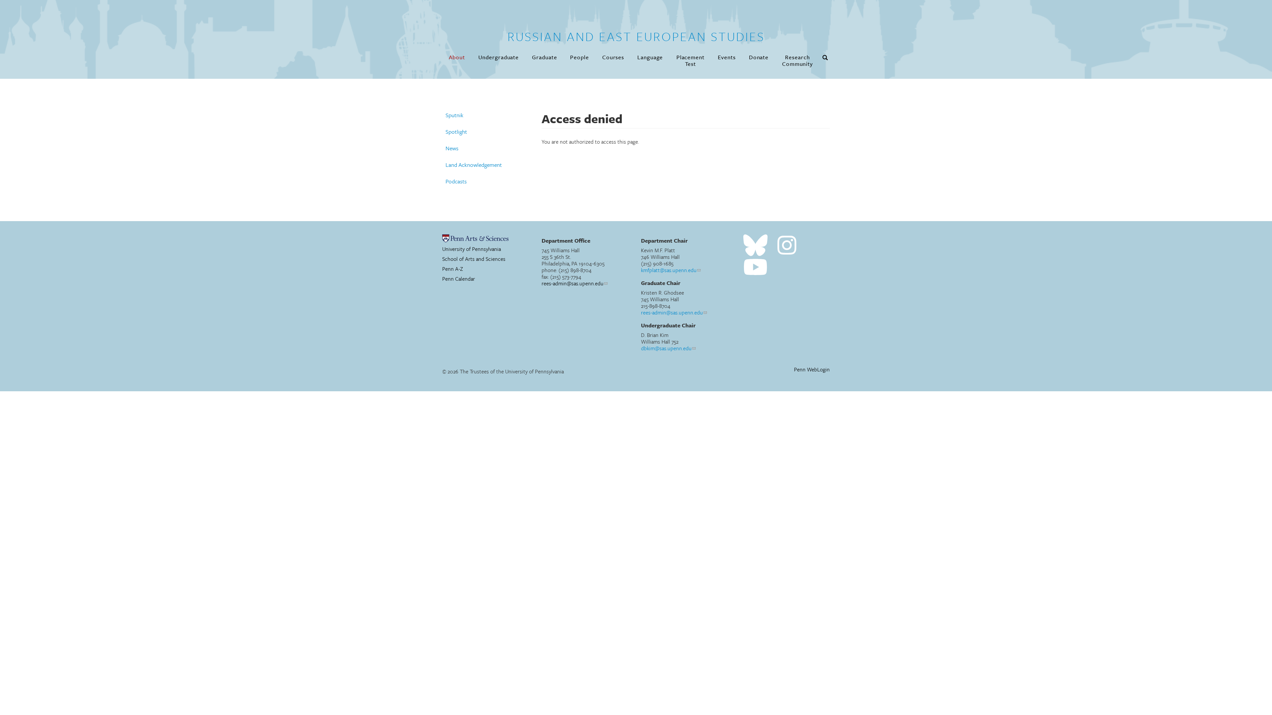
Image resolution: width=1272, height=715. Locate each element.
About (457, 57)
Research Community (797, 60)
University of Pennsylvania (471, 249)
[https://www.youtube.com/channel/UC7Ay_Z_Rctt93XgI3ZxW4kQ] (755, 267)
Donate (758, 57)
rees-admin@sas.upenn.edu (573, 283)
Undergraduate (498, 57)
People (579, 57)
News (452, 148)
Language (650, 57)
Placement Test (690, 60)
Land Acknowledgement (474, 165)
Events (726, 57)
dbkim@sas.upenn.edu (666, 348)
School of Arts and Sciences (473, 259)
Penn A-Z (452, 269)
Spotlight (456, 131)
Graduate (544, 57)
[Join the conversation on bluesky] (755, 245)
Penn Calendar (458, 279)
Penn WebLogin (812, 369)
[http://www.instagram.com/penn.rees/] (786, 245)
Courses (613, 57)
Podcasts (456, 181)
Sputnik (454, 115)
